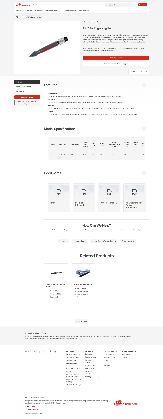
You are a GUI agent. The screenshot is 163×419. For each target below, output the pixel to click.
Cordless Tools (71, 361)
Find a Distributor (90, 365)
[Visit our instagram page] (40, 351)
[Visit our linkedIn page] (55, 351)
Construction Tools (72, 357)
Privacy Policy (30, 406)
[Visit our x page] (45, 351)
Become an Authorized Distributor (107, 363)
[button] (96, 85)
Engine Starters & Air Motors (73, 370)
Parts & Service (90, 368)
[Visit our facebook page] (50, 351)
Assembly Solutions (73, 354)
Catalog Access (90, 357)
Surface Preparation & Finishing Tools (73, 375)
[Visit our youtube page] (35, 351)
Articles (124, 357)
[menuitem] (20, 11)
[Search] (106, 5)
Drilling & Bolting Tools (71, 365)
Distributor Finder (109, 357)
